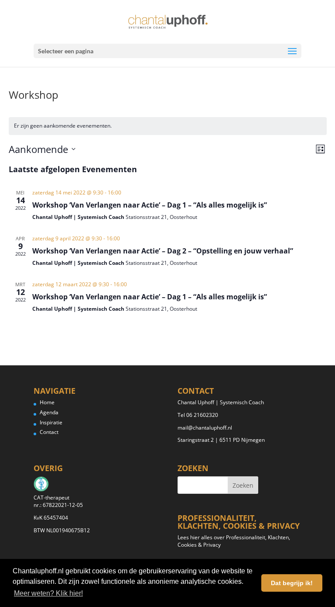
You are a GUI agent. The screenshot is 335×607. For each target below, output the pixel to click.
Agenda (49, 412)
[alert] (168, 126)
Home (47, 402)
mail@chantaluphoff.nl (205, 427)
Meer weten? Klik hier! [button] (48, 593)
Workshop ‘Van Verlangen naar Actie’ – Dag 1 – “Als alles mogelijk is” (149, 205)
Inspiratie (51, 422)
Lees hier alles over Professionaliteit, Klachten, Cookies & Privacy (234, 541)
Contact (49, 432)
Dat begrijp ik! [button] (292, 582)
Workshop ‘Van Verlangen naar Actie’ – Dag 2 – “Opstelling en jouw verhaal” (162, 251)
